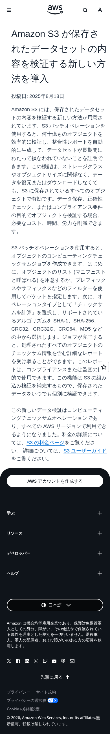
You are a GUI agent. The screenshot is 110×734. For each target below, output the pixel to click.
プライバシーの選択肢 (26, 700)
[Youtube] (54, 662)
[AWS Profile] (99, 10)
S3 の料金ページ (46, 442)
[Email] (72, 662)
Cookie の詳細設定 (23, 708)
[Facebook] (18, 662)
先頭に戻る (51, 677)
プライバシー (18, 691)
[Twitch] (45, 662)
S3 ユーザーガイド (85, 451)
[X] (9, 662)
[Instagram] (36, 662)
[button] (55, 481)
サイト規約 (46, 691)
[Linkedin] (27, 662)
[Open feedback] (104, 367)
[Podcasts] (63, 662)
